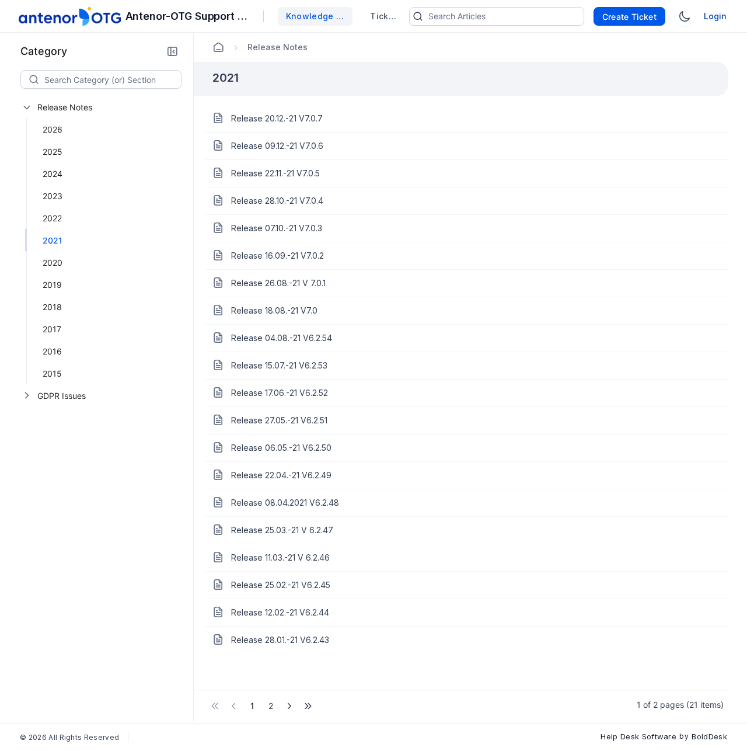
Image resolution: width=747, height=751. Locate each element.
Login (715, 16)
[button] (172, 51)
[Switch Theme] (684, 16)
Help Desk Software (638, 736)
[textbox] (112, 79)
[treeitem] (106, 240)
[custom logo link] (70, 16)
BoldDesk (709, 736)
